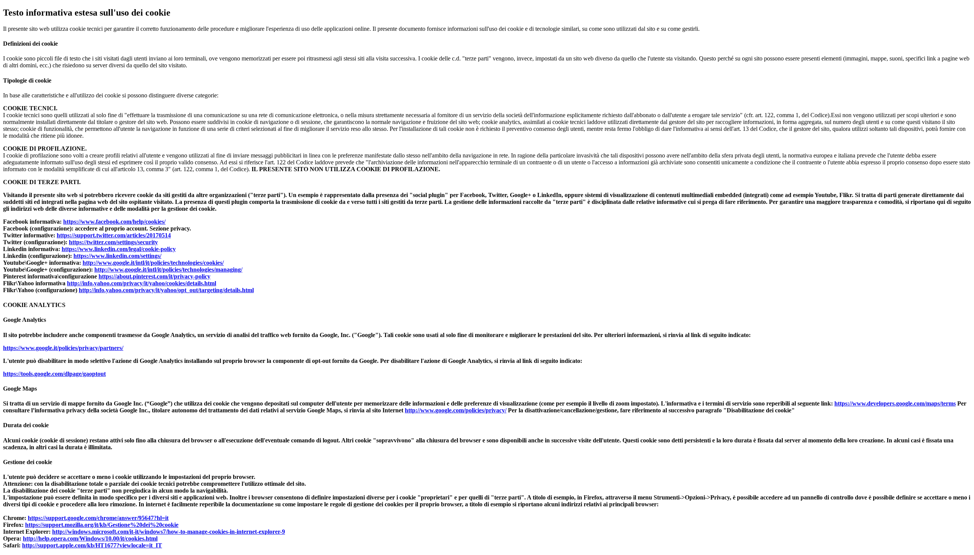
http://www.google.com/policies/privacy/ (455, 410)
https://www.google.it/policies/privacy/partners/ (63, 348)
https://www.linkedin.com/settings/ (117, 256)
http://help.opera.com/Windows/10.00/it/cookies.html (90, 538)
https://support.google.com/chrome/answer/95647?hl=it (98, 518)
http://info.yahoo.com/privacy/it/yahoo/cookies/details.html (141, 283)
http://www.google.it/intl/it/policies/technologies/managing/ (168, 269)
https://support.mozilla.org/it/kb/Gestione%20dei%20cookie (101, 525)
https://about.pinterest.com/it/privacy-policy (154, 276)
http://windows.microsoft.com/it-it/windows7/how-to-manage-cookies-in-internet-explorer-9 (168, 531)
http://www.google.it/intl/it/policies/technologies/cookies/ (153, 262)
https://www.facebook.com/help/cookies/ (114, 221)
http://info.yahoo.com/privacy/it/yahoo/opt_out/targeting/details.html (166, 290)
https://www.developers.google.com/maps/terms (895, 403)
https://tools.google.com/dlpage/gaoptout (54, 374)
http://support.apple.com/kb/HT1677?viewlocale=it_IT (92, 545)
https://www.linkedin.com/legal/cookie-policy (119, 249)
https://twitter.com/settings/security (113, 242)
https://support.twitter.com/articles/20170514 (114, 235)
